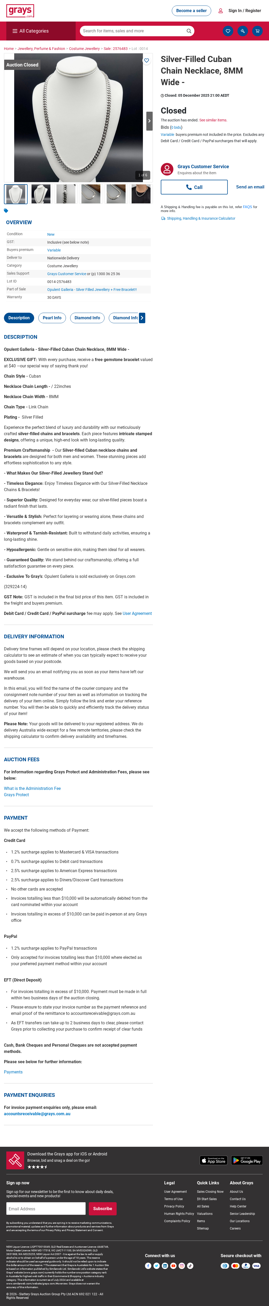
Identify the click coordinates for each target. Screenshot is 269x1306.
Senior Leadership (242, 1214)
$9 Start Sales (207, 1199)
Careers (235, 1228)
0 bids (176, 127)
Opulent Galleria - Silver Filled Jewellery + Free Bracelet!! (92, 289)
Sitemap (203, 1228)
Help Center (238, 1206)
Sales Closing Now (210, 1192)
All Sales (203, 1206)
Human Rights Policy (179, 1214)
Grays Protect (16, 794)
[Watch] (146, 60)
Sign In (245, 10)
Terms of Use (173, 1199)
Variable (54, 250)
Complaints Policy (177, 1221)
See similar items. (213, 120)
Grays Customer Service (66, 274)
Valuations (205, 1214)
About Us (236, 1192)
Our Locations (240, 1221)
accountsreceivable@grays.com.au (37, 1113)
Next (149, 121)
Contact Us (238, 1199)
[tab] (19, 318)
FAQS (247, 207)
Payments (13, 1072)
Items (201, 1221)
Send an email (250, 187)
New (51, 234)
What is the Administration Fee (32, 788)
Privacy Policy (174, 1206)
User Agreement (137, 613)
